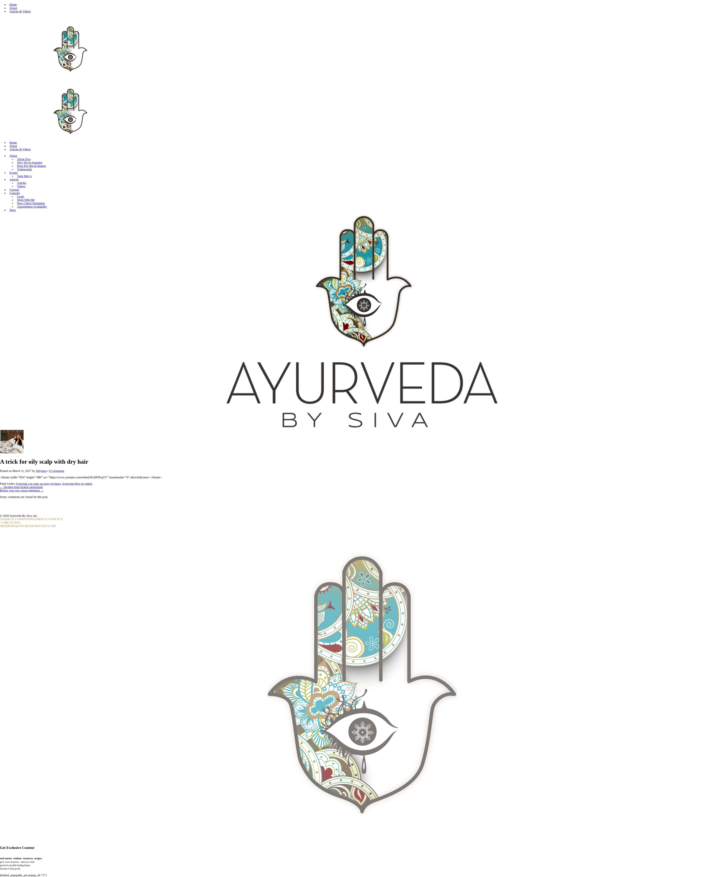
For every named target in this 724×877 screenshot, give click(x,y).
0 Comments (56, 471)
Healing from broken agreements (21, 487)
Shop (12, 210)
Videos (21, 186)
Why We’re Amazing (29, 162)
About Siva (24, 159)
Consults (14, 193)
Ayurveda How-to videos (77, 483)
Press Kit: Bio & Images (31, 166)
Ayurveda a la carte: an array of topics (38, 483)
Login (20, 196)
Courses (14, 189)
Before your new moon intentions (22, 490)
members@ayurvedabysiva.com (28, 526)
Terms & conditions (17, 519)
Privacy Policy (50, 519)
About (13, 8)
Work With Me (26, 199)
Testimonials (24, 169)
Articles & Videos (20, 11)
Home (13, 4)
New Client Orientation (31, 203)
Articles (14, 179)
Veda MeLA (24, 176)
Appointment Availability (32, 206)
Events (13, 172)
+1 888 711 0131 (10, 522)
